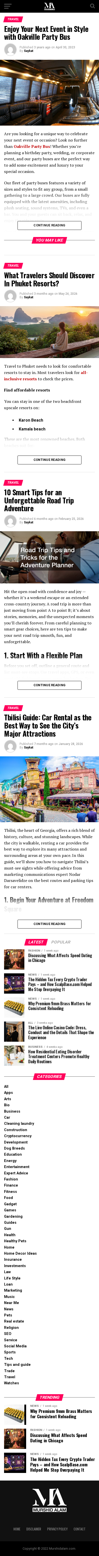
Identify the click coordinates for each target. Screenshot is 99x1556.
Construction (15, 1130)
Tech (8, 1358)
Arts (7, 1099)
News (8, 1309)
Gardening (13, 1216)
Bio (7, 1105)
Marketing (13, 1290)
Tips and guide (17, 1365)
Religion (11, 1328)
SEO (7, 1334)
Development (16, 1142)
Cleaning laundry (19, 1123)
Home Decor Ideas (20, 1253)
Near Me (11, 1303)
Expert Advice (16, 1173)
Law (7, 1272)
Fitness (10, 1192)
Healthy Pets (15, 1241)
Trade (9, 1371)
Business (12, 1111)
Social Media (15, 1346)
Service (10, 1340)
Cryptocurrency (17, 1136)
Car (7, 1117)
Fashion (11, 1179)
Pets (8, 1315)
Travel (9, 1377)
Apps (8, 1093)
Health (9, 1235)
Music (9, 1297)
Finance (11, 1185)
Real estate (14, 1321)
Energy (10, 1161)
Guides (10, 1222)
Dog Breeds (14, 1148)
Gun (7, 1229)
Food (8, 1198)
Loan (8, 1284)
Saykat (28, 51)
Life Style (12, 1278)
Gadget (10, 1204)
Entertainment (16, 1167)
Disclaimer (33, 1529)
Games (10, 1210)
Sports (10, 1352)
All (6, 1087)
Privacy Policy (57, 1529)
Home (9, 1247)
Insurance (13, 1259)
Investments (15, 1266)
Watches (11, 1383)
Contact (80, 1529)
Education (13, 1154)
